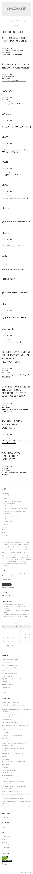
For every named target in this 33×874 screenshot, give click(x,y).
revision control (4, 559)
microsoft (13, 552)
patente (15, 555)
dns (6, 76)
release (29, 557)
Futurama (8, 279)
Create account (6, 836)
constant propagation (6, 546)
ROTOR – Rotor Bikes (8, 773)
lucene (6, 552)
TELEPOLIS (5, 778)
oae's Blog (5, 681)
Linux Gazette (5, 751)
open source (5, 555)
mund (5, 208)
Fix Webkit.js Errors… (10, 606)
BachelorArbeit (9, 542)
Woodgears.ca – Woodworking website (12, 798)
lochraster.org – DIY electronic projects (12, 753)
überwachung (4, 565)
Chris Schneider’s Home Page (10, 714)
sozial (18, 561)
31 (16, 645)
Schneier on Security (7, 684)
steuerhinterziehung (18, 50)
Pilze (5, 303)
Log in (3, 839)
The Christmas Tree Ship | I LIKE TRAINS (13, 781)
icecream (8, 90)
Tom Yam (4, 690)
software (28, 559)
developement (18, 546)
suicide (6, 113)
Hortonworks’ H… (9, 610)
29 (8, 645)
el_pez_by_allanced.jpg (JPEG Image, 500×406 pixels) (16, 127)
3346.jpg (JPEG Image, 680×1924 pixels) (13, 246)
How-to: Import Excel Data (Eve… (20, 614)
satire (9, 559)
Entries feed (5, 842)
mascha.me (16, 8)
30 (12, 645)
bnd (17, 542)
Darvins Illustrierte (7, 717)
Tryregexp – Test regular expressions (15, 518)
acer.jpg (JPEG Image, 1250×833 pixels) (12, 175)
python (22, 557)
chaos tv (7, 544)
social (24, 559)
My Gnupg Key (6, 529)
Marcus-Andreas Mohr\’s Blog (10, 673)
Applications (5, 493)
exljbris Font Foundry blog (9, 668)
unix (6, 563)
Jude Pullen (5, 738)
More (5, 498)
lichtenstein (8, 50)
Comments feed (6, 845)
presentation (7, 557)
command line (13, 544)
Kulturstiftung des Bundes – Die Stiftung (13, 748)
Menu (16, 25)
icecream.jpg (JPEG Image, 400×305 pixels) (13, 104)
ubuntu (3, 563)
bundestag (22, 542)
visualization (19, 563)
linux (3, 552)
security (12, 76)
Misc (12, 50)
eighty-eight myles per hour (9, 665)
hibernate (28, 547)
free (19, 547)
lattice (21, 549)
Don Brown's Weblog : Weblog (10, 659)
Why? (5, 255)
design (13, 546)
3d (2, 542)
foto (17, 547)
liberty (24, 549)
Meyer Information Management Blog (12, 679)
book (19, 542)
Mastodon (5, 864)
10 (16, 634)
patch (9, 555)
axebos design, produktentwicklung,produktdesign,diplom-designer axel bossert (16, 709)
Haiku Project (5, 732)
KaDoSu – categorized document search (16, 508)
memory (9, 552)
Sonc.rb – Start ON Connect (12, 516)
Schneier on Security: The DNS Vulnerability (14, 81)
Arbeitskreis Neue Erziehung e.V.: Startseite (13, 705)
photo (3, 557)
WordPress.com (6, 847)
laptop (18, 549)
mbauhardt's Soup (7, 676)
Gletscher (8, 328)
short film (21, 559)
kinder (15, 549)
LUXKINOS (4, 756)
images (3, 549)
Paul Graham (5, 767)
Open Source (5, 764)
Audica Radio (7, 496)
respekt (7, 232)
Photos (4, 532)
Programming (15, 557)
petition (29, 555)
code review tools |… (9, 616)
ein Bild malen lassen (7, 719)
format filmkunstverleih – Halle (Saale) (12, 722)
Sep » (7, 650)
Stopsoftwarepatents (8, 775)
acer (5, 161)
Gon (5, 604)
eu (7, 547)
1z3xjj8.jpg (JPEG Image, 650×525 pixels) (13, 269)
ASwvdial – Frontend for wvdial (13, 506)
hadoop (23, 547)
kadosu (12, 549)
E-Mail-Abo (6, 570)
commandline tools (20, 544)
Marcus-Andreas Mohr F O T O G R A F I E (13, 762)
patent (12, 555)
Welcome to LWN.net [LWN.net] (10, 791)
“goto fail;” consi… (22, 616)
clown (6, 136)
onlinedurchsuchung (27, 552)
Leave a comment (6, 52)
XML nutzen (5, 535)
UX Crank (4, 692)
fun (20, 547)
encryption (4, 547)
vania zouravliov (10, 563)
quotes (26, 557)
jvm (9, 549)
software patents (12, 561)
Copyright (4, 527)
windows (24, 563)
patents (19, 555)
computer (27, 544)
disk (22, 546)
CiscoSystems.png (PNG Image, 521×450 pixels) (15, 198)
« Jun (3, 650)
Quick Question (8, 521)
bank (15, 542)
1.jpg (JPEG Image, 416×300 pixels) (11, 342)
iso (5, 549)
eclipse (26, 546)
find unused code (11, 547)
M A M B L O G (6, 670)
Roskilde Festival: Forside (9, 770)
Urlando (6, 524)
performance (24, 555)
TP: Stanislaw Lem (7, 784)
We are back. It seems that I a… (16, 604)
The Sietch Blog (6, 687)
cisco (5, 184)
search (12, 559)
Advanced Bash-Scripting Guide (10, 702)
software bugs (5, 561)
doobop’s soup (6, 662)
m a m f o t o (5, 759)
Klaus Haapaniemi (7, 740)
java (7, 549)
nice (22, 552)
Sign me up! (6, 584)
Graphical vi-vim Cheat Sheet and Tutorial (13, 729)
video (16, 563)
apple (4, 542)
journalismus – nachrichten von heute (12, 54)
